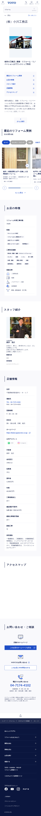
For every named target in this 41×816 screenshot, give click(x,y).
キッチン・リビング (18, 142)
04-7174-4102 (20, 685)
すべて (6, 142)
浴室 (30, 142)
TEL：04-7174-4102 (13, 402)
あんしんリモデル (10, 731)
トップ (3, 721)
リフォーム (12, 721)
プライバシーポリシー (10, 801)
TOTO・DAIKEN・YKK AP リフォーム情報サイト (13, 769)
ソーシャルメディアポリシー (12, 806)
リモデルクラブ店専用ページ (13, 776)
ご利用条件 (7, 796)
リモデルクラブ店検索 (24, 721)
